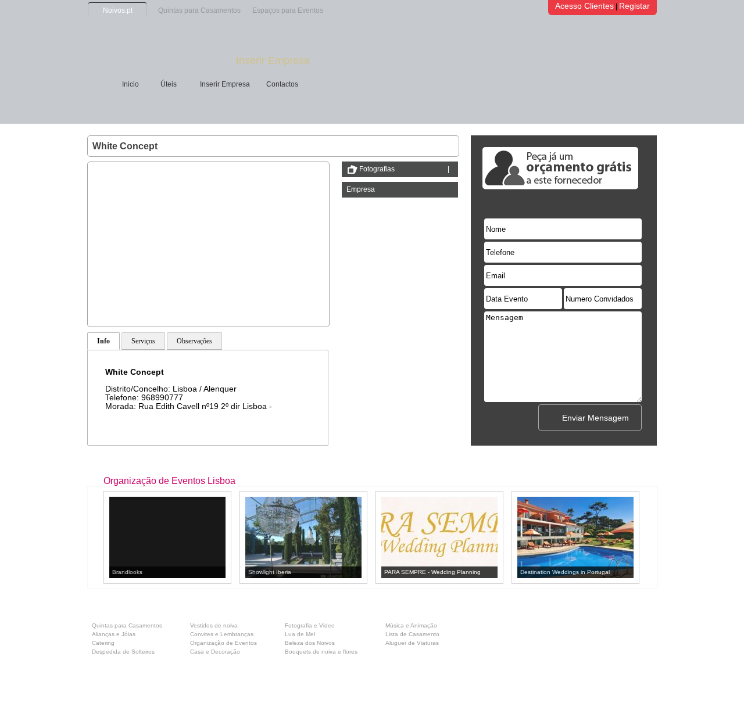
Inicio (130, 84)
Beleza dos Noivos (310, 643)
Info (103, 341)
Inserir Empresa (273, 60)
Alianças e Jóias (113, 634)
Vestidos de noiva (214, 625)
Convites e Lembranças (221, 634)
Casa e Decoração (215, 651)
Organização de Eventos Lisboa (169, 481)
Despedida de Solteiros (123, 651)
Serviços (143, 341)
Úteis (168, 84)
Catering (103, 643)
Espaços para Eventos (287, 10)
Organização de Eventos (223, 643)
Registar (634, 5)
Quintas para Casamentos (199, 10)
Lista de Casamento (412, 634)
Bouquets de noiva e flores (321, 651)
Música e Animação (411, 625)
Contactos (282, 84)
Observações (194, 341)
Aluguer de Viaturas (412, 643)
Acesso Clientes (584, 5)
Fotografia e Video (310, 625)
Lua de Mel (300, 634)
